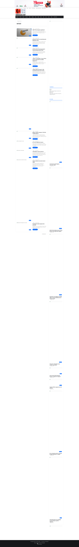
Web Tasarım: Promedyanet (45, 541)
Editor (33, 28)
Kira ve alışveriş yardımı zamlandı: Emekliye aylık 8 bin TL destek (56, 454)
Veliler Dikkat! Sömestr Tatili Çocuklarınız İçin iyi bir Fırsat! (38, 70)
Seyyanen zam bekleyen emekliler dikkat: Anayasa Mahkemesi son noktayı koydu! (56, 297)
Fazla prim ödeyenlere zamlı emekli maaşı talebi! (55, 364)
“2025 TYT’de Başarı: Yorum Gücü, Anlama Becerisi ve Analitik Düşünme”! (39, 59)
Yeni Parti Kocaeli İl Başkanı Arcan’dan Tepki (54, 164)
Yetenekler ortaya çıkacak (38, 151)
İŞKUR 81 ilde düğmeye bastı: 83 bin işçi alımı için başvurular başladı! (56, 231)
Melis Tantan (51, 92)
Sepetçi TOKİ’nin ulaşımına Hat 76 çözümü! (56, 388)
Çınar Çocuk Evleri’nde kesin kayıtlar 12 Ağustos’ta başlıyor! (55, 376)
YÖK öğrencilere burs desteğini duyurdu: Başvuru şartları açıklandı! (55, 520)
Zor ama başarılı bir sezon (38, 142)
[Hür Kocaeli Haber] (20, 12)
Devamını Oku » (35, 35)
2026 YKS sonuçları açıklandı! (39, 29)
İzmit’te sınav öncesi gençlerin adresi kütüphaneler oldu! (39, 50)
